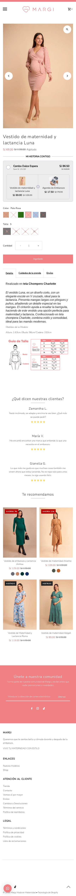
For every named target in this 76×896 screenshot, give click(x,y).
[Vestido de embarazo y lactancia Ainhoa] (20, 532)
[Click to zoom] (67, 29)
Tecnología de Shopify (48, 892)
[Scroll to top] (68, 887)
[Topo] (17, 574)
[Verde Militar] (53, 570)
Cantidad (7, 245)
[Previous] (9, 76)
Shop (5, 770)
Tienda (6, 786)
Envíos (49, 273)
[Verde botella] (22, 574)
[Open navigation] (11, 9)
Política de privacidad (13, 832)
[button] (38, 167)
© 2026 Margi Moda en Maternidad (19, 892)
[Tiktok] (44, 709)
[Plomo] (12, 574)
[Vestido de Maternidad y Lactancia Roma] (20, 604)
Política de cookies (12, 836)
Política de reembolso (14, 812)
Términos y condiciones (14, 828)
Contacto (7, 790)
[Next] (67, 76)
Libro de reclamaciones (14, 841)
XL (34, 231)
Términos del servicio (13, 807)
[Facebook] (32, 709)
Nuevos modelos (11, 765)
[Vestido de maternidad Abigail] (56, 604)
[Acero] (27, 574)
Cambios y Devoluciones (15, 803)
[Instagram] (37, 709)
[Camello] (58, 570)
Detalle (9, 273)
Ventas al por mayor (13, 794)
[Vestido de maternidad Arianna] (56, 532)
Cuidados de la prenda (30, 273)
